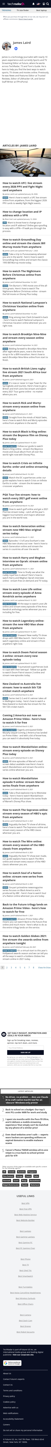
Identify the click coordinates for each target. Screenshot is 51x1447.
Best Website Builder (25, 1220)
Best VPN (25, 1203)
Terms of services (32, 1057)
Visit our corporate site (23, 1354)
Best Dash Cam (25, 1320)
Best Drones (25, 1326)
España (24, 1185)
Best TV (25, 1265)
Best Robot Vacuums (26, 1332)
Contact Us (8, 1385)
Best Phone (25, 1259)
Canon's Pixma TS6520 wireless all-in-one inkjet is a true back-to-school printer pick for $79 (26, 1153)
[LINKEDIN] (16, 48)
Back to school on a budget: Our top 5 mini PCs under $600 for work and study (26, 1111)
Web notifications (10, 1413)
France (28, 1176)
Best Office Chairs (25, 1304)
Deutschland (35, 1180)
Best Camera (25, 1315)
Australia (21, 1172)
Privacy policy (9, 1396)
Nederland (35, 1185)
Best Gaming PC (25, 1242)
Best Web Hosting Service (25, 1214)
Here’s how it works (26, 19)
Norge (24, 1180)
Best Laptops (25, 1231)
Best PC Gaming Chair (25, 1248)
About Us (7, 1373)
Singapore (32, 1172)
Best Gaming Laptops (25, 1237)
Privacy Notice (34, 1059)
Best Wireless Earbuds (25, 1298)
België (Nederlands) (11, 1185)
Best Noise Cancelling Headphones (25, 1292)
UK (4, 1172)
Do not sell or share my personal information (22, 1430)
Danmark (6, 1180)
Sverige (19, 1176)
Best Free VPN (25, 1209)
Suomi (16, 1180)
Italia (36, 1176)
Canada (12, 1172)
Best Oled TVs (25, 1270)
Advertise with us (10, 1407)
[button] (47, 4)
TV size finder (23, 10)
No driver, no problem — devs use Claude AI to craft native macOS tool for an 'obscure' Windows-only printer (26, 1100)
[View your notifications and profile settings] (33, 3)
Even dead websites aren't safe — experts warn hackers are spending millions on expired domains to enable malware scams (26, 1139)
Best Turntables (25, 1287)
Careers (6, 1424)
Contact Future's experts (13, 1379)
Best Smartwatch (25, 1276)
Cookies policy (9, 1402)
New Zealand (8, 1176)
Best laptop (41, 10)
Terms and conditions (12, 1390)
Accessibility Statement (13, 1419)
